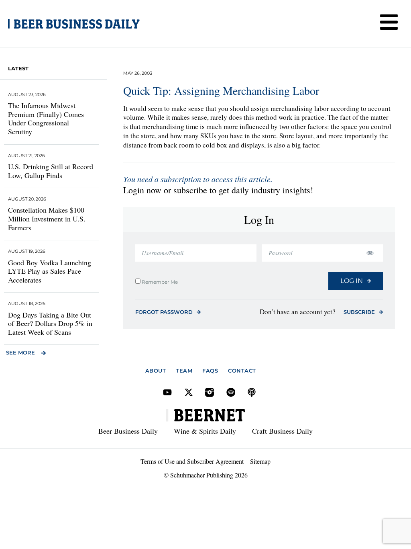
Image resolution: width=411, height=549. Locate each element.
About (155, 370)
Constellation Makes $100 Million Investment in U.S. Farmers (46, 218)
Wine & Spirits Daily (205, 431)
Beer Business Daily (128, 431)
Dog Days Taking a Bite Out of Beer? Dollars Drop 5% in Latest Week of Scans (50, 323)
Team (184, 370)
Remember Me (159, 282)
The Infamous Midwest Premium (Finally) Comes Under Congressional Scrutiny (46, 118)
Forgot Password (164, 312)
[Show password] (370, 253)
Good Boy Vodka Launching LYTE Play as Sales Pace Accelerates (49, 271)
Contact (242, 370)
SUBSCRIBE (359, 312)
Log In (351, 281)
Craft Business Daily (282, 431)
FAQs (210, 370)
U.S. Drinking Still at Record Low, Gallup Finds (50, 171)
